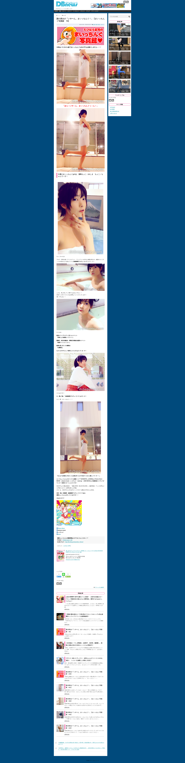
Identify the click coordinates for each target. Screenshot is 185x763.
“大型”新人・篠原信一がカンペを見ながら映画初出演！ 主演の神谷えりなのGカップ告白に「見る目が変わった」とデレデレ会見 (81, 748)
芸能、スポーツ (62, 11)
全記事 (56, 11)
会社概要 (112, 109)
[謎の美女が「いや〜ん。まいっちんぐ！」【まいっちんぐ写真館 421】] (60, 687)
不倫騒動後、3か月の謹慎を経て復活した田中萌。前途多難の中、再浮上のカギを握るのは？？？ (81, 743)
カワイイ (70, 11)
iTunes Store (61, 528)
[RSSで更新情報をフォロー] (127, 2)
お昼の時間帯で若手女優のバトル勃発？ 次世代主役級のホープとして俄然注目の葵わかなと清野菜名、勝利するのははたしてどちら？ (84, 599)
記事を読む (67, 609)
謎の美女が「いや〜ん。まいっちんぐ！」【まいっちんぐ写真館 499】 (119, 48)
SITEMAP (112, 107)
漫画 (97, 24)
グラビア (88, 11)
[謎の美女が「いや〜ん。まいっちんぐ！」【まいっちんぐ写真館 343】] (60, 714)
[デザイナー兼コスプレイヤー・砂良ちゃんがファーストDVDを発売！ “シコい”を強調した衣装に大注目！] (60, 660)
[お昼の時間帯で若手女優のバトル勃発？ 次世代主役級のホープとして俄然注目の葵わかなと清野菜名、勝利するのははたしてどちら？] (60, 599)
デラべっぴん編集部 (99, 587)
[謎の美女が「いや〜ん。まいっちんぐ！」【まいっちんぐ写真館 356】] (60, 701)
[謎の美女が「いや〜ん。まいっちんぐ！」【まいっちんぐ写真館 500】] (120, 29)
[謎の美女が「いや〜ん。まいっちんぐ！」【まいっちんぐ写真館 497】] (120, 72)
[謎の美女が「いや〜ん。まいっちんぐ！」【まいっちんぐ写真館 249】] (60, 674)
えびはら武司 (66, 545)
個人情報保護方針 (114, 111)
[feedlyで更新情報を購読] (125, 2)
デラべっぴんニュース (94, 760)
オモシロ (83, 11)
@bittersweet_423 (67, 540)
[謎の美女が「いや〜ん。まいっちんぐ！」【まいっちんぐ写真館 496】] (120, 86)
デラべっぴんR (94, 11)
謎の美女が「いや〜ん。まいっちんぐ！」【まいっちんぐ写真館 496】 (119, 90)
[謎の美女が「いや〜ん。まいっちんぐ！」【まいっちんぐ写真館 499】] (120, 43)
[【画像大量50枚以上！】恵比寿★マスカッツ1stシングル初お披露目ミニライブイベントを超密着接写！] (60, 616)
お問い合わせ (113, 113)
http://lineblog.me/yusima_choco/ (74, 542)
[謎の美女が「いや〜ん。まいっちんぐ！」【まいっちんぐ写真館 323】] (60, 728)
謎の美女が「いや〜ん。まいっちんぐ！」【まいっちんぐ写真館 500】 (119, 34)
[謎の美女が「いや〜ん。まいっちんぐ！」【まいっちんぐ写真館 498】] (120, 58)
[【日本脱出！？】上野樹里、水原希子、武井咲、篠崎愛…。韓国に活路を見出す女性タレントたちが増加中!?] (60, 645)
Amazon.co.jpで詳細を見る (73, 559)
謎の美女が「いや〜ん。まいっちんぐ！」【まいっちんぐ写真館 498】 (119, 62)
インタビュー (76, 11)
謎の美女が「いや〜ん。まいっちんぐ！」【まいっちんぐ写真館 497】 (119, 76)
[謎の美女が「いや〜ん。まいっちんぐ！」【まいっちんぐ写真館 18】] (60, 631)
